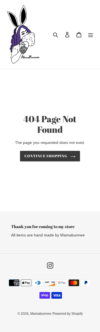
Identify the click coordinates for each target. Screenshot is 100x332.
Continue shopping (46, 155)
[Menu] (90, 35)
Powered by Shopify (67, 314)
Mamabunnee (40, 314)
